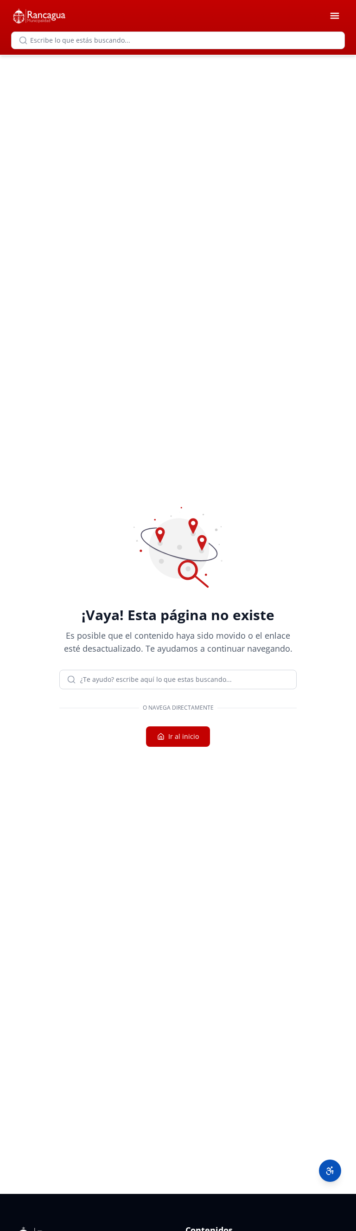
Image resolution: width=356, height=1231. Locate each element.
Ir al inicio (183, 736)
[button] (330, 1171)
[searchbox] (178, 40)
